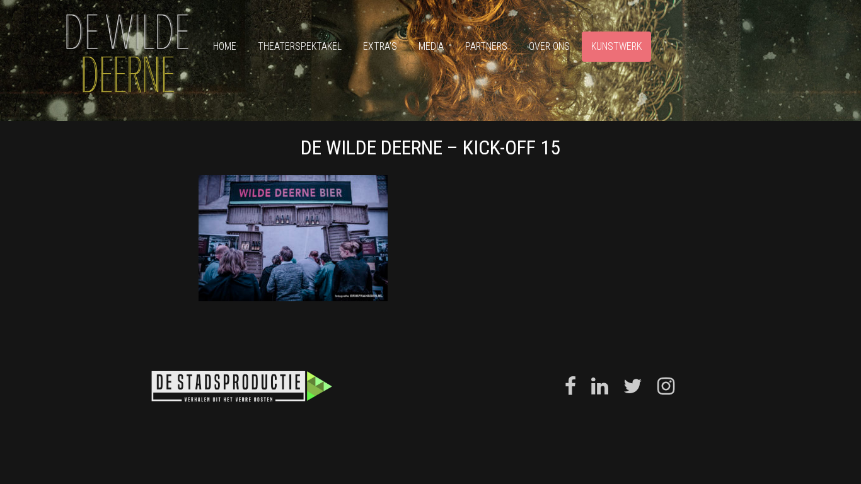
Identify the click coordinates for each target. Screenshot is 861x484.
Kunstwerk (616, 46)
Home (224, 46)
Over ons (549, 46)
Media (431, 46)
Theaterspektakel (300, 46)
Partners (486, 46)
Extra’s (380, 46)
